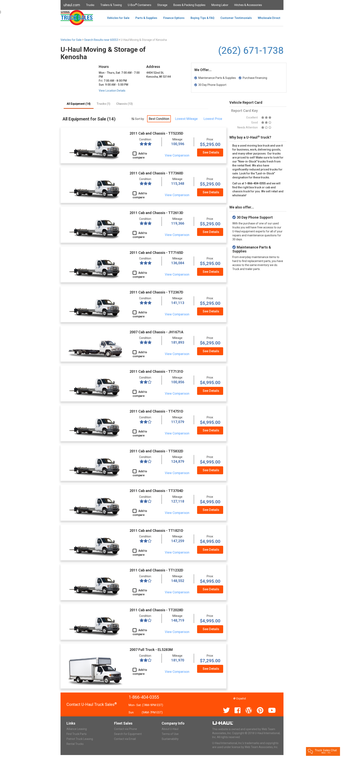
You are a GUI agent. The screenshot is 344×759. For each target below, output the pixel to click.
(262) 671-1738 (250, 50)
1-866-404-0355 (144, 697)
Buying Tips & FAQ (202, 18)
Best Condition (159, 119)
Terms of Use (170, 734)
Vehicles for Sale (118, 18)
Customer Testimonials (236, 18)
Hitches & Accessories (248, 5)
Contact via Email (125, 738)
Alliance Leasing (76, 729)
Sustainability (170, 738)
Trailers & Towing (111, 5)
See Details (211, 152)
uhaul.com (72, 5)
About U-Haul (170, 729)
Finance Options (174, 18)
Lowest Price (212, 119)
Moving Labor (219, 5)
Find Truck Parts (76, 734)
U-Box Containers (139, 5)
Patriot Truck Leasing (79, 738)
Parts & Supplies (146, 18)
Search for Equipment (128, 734)
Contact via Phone (125, 729)
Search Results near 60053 (101, 39)
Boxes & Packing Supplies (189, 5)
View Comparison (177, 155)
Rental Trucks (75, 743)
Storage (162, 5)
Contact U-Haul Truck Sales (91, 704)
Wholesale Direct (269, 18)
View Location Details (112, 90)
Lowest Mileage (186, 119)
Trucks (90, 5)
